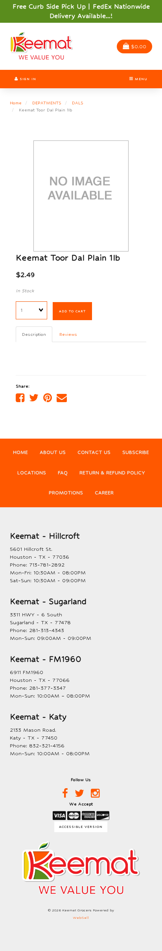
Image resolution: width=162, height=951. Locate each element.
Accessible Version (81, 827)
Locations (31, 473)
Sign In (27, 79)
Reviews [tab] (68, 334)
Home (16, 102)
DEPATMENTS (46, 102)
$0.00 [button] (138, 46)
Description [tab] (34, 334)
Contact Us (93, 452)
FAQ (63, 473)
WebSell (81, 918)
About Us (53, 452)
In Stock (25, 290)
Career (104, 493)
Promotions (66, 493)
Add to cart (72, 311)
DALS (77, 102)
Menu (140, 79)
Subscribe (135, 452)
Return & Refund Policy (112, 473)
